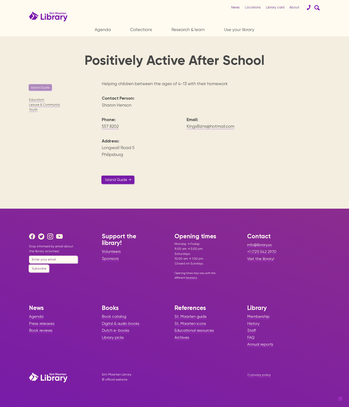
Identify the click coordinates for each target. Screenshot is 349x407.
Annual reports (260, 344)
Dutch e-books (115, 330)
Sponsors (110, 258)
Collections (141, 29)
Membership (258, 316)
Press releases (42, 323)
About (294, 7)
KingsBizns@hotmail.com (210, 126)
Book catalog (114, 316)
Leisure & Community (44, 105)
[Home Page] (48, 377)
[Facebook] (33, 236)
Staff (251, 330)
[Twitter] (42, 236)
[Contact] (307, 7)
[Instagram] (51, 236)
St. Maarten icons (190, 323)
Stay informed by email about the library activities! (51, 249)
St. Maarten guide (190, 316)
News (235, 7)
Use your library (239, 29)
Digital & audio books (120, 323)
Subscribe (39, 268)
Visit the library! (260, 259)
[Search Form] (316, 7)
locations (191, 277)
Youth (33, 109)
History (253, 323)
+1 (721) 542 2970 (261, 252)
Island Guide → (118, 180)
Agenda (103, 29)
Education (36, 99)
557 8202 (110, 126)
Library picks (113, 337)
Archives (181, 337)
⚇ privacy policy (259, 375)
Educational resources (194, 330)
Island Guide (40, 87)
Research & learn (188, 29)
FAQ (250, 337)
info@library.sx (259, 245)
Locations (253, 7)
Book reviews (41, 330)
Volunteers (111, 251)
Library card (275, 7)
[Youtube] (60, 236)
